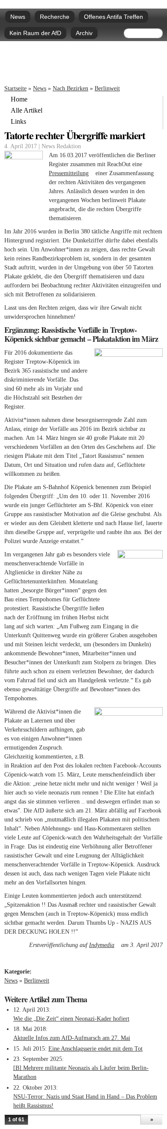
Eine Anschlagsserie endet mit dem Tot (95, 1048)
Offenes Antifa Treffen (113, 16)
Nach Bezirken (70, 88)
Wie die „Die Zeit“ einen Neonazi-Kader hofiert (71, 1019)
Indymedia (104, 945)
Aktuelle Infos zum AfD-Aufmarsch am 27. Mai (71, 1038)
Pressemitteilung (71, 173)
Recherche (54, 16)
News (17, 16)
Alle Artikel (26, 110)
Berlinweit (107, 88)
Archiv (84, 33)
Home (19, 99)
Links (18, 121)
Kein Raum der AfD (35, 33)
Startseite (15, 88)
